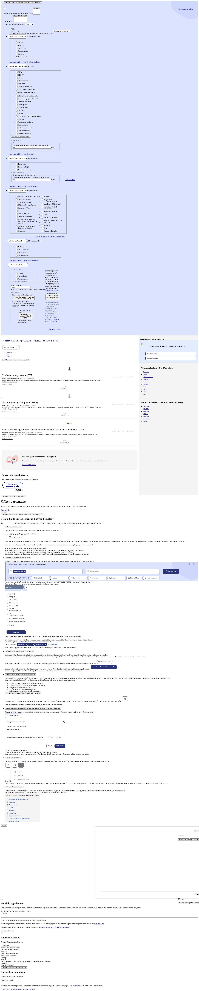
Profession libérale (24, 131)
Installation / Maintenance (52, 204)
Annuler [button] (11, 989)
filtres (17, 265)
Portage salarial (23, 125)
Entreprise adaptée (51, 293)
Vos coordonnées (6, 949)
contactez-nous (99, 924)
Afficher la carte (16, 360)
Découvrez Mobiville (29, 465)
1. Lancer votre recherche (13, 527)
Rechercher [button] (185, 9)
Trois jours (21, 45)
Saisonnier (21, 84)
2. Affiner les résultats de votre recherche (18, 558)
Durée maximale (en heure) (40, 177)
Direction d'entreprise (25, 217)
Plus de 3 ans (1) (23, 252)
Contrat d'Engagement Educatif (28, 99)
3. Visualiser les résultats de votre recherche (19, 651)
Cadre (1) (21, 273)
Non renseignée (23, 255)
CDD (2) (21, 75)
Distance (9, 356)
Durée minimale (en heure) (22, 177)
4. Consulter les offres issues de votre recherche (20, 674)
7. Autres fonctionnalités (13, 758)
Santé (45, 214)
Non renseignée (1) (24, 170)
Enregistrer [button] (28, 989)
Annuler (4, 931)
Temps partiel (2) (23, 167)
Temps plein (22, 164)
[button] (69, 377)
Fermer (4, 512)
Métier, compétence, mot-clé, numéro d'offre (18, 14)
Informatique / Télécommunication (50, 200)
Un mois (21, 54)
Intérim (20, 78)
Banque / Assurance (24, 202)
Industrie (46, 196)
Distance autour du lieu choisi (15, 24)
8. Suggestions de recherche (14, 787)
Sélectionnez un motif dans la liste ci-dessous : (16, 911)
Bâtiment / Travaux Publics (27, 205)
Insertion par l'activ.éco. (25, 122)
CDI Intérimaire (23, 81)
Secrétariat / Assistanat (51, 217)
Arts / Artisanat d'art (24, 199)
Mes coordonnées (75, 986)
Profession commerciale (26, 128)
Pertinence (9, 352)
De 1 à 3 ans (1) (23, 249)
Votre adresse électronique (9, 954)
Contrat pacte (22, 105)
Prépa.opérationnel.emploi (26, 92)
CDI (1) (20, 72)
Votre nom (15, 949)
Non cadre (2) (22, 276)
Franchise (21, 119)
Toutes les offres (23, 57)
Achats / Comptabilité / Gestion (28, 196)
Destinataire (5, 945)
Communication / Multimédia (27, 211)
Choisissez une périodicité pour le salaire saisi (26, 289)
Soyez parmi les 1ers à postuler (22, 295)
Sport (45, 228)
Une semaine (22, 48)
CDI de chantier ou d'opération (28, 96)
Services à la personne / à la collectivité (53, 221)
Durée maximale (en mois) (39, 145)
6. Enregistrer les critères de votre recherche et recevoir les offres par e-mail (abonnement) (33, 708)
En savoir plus (5, 510)
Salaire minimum (16, 285)
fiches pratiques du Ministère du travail (56, 927)
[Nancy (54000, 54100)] (20, 16)
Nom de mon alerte (7, 980)
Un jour (20, 42)
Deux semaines (23, 51)
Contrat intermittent (24, 102)
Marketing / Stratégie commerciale (50, 208)
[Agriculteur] (36, 8)
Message (4, 958)
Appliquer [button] (25, 62)
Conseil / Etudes (23, 214)
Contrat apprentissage (25, 86)
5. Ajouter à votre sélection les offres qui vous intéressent (23, 693)
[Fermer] (1, 899)
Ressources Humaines (51, 212)
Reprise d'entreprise (24, 134)
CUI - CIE (21, 113)
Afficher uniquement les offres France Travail (31, 32)
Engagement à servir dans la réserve (29, 116)
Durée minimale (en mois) (21, 145)
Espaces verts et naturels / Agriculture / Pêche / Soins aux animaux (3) (28, 221)
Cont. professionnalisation (26, 89)
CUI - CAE (22, 110)
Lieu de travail (8, 21)
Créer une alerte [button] (70, 180)
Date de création (18, 36)
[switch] (13, 29)
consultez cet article (51, 290)
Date (8, 354)
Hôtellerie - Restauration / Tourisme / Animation (26, 227)
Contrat (18, 66)
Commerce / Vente (24, 208)
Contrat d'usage (23, 107)
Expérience (18, 241)
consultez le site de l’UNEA (52, 320)
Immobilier (21, 231)
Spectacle (47, 225)
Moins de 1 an (22, 247)
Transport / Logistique (51, 231)
